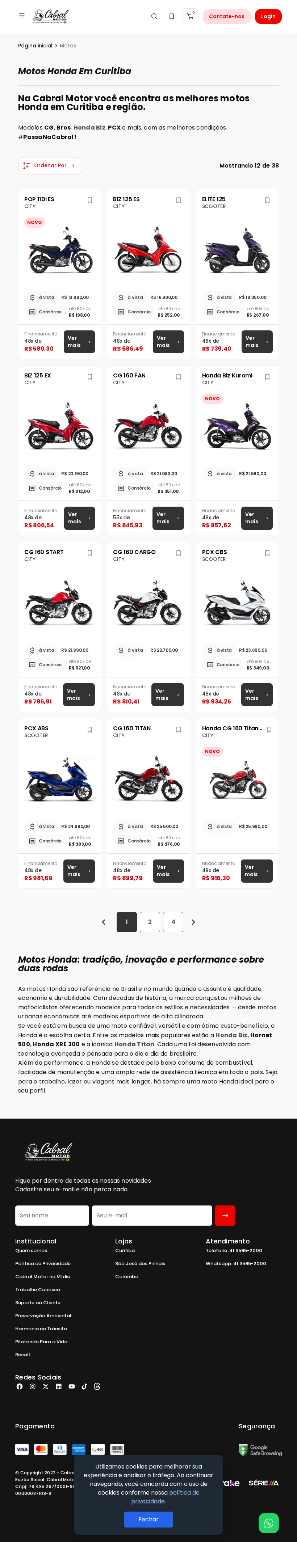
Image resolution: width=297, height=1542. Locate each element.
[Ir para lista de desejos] (171, 16)
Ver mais (74, 341)
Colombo (126, 1276)
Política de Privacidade (43, 1263)
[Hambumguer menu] (21, 15)
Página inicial (35, 45)
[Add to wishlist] (89, 200)
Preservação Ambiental (43, 1315)
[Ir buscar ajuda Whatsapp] (269, 1523)
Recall (22, 1354)
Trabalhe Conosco (37, 1289)
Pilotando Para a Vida (41, 1341)
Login (268, 16)
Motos (68, 45)
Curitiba (125, 1250)
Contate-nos (226, 16)
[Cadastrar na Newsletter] (225, 1215)
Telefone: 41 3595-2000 (234, 1250)
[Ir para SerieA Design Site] (264, 1483)
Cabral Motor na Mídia (42, 1276)
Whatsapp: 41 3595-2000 (236, 1263)
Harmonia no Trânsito (41, 1328)
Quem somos (31, 1250)
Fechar (148, 1519)
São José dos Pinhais (140, 1263)
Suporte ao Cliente (37, 1302)
